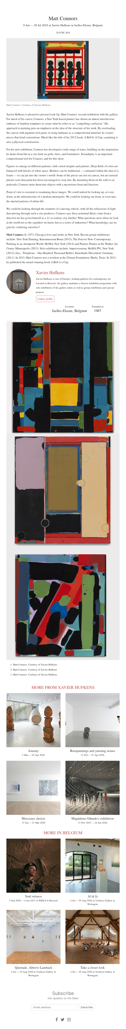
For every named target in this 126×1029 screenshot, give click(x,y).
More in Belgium (63, 832)
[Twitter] (62, 1019)
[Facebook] (56, 1019)
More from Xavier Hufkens (63, 687)
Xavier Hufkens (50, 272)
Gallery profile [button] (45, 299)
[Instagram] (69, 1019)
